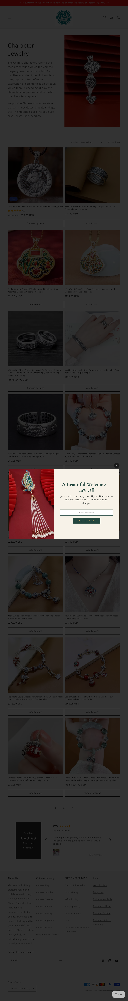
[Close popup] (116, 465)
